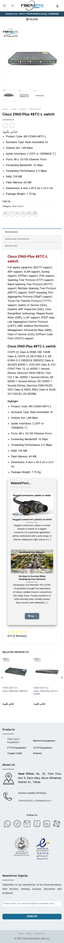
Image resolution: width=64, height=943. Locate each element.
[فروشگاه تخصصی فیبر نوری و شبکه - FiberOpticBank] (32, 5)
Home (5, 109)
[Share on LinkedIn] (35, 213)
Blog (28, 933)
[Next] (56, 58)
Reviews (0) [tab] (11, 245)
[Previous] (8, 58)
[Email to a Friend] (23, 213)
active (23, 109)
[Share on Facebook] (11, 213)
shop (14, 109)
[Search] (12, 6)
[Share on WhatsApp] (5, 213)
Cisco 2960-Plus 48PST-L (15, 691)
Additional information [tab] (17, 239)
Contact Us (39, 933)
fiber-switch (35, 109)
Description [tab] (11, 232)
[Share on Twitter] (17, 213)
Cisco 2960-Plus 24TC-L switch (46, 693)
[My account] (57, 5)
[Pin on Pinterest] (29, 213)
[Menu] (4, 6)
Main (21, 933)
